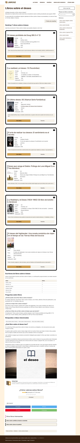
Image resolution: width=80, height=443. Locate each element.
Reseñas (49, 2)
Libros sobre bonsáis (64, 25)
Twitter (44, 406)
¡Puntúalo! (31, 397)
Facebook (18, 406)
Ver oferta (18, 56)
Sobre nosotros (8, 440)
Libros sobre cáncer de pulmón (14, 424)
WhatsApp (45, 410)
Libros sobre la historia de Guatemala (65, 28)
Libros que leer (66, 8)
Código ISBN (71, 2)
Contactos (32, 440)
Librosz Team (15, 381)
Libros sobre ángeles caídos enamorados (66, 21)
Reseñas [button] (43, 56)
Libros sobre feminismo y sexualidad (65, 38)
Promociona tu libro (17, 440)
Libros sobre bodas (64, 35)
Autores (35, 2)
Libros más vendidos (59, 2)
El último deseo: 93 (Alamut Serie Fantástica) (31, 106)
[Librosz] (10, 2)
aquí (10, 308)
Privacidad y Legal (25, 440)
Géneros (42, 2)
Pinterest (18, 410)
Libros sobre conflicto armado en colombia (16, 420)
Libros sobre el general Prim (66, 32)
